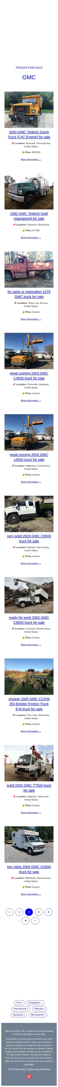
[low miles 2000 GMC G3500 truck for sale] (29, 862)
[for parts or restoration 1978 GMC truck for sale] (29, 287)
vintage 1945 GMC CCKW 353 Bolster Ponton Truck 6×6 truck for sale (29, 704)
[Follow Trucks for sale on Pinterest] (29, 1078)
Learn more (29, 1064)
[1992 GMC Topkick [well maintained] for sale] (29, 208)
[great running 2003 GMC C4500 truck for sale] (29, 368)
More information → (31, 159)
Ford (18, 1002)
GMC (29, 77)
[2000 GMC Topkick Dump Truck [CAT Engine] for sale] (29, 127)
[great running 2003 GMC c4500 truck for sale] (29, 449)
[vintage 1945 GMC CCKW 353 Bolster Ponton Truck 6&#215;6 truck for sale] (29, 694)
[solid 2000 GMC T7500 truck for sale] (29, 780)
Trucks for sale (29, 67)
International (20, 1008)
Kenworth (18, 1014)
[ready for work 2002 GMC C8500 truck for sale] (29, 612)
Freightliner (34, 1002)
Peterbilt (38, 1008)
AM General (37, 1014)
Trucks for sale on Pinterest (38, 1069)
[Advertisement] (29, 30)
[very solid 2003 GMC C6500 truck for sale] (29, 531)
